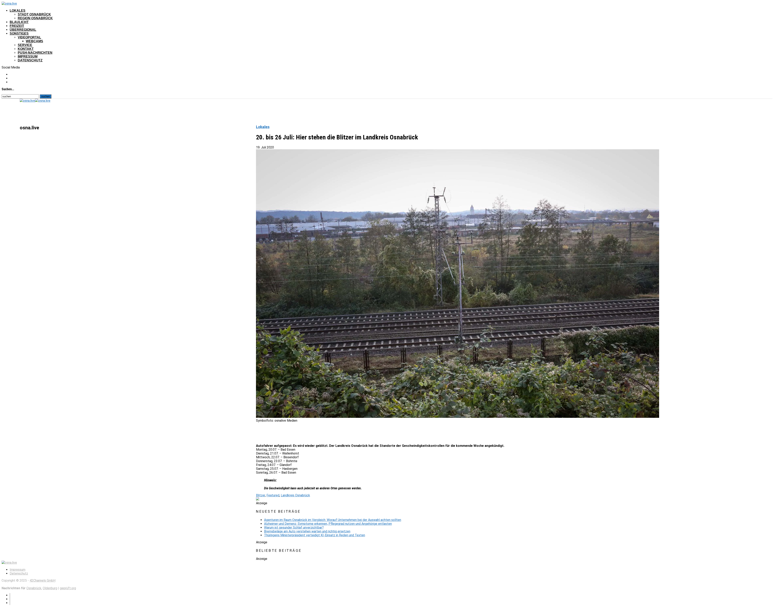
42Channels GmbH (42, 580)
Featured (272, 495)
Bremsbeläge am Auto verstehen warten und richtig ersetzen (307, 531)
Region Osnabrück (35, 18)
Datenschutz (30, 60)
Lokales (17, 10)
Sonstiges (19, 33)
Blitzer (260, 495)
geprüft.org (68, 588)
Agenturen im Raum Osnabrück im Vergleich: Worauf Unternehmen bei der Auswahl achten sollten (332, 520)
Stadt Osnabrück (34, 14)
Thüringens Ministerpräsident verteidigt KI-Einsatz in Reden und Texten (314, 535)
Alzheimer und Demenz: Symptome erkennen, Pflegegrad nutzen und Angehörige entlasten (328, 524)
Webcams (34, 41)
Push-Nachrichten (35, 52)
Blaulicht (19, 22)
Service (25, 45)
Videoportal (29, 37)
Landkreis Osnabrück (295, 495)
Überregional (23, 29)
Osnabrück (33, 588)
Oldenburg (50, 588)
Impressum (27, 56)
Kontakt (26, 49)
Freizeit (17, 26)
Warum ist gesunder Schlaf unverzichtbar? (294, 527)
